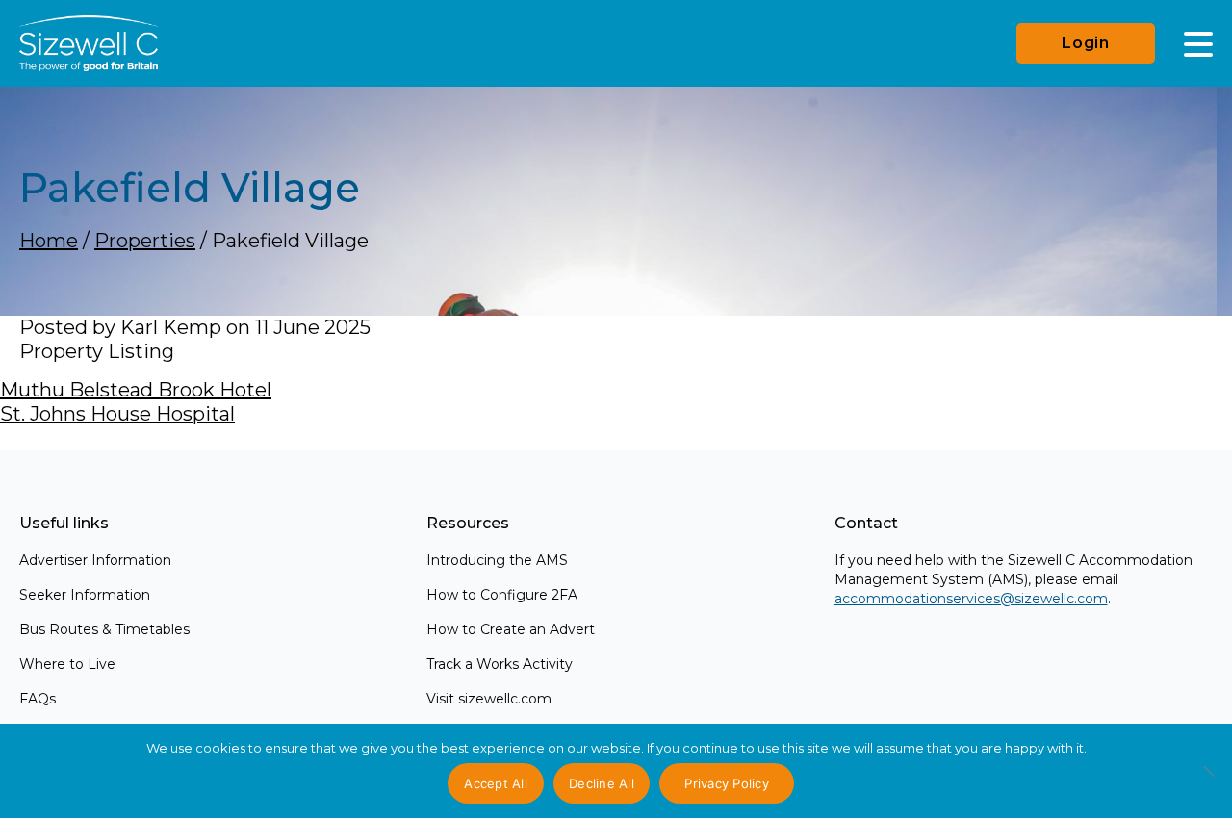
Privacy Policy (726, 783)
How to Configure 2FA (502, 594)
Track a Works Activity (499, 664)
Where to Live (67, 664)
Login (1086, 43)
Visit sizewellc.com (489, 698)
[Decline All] (1208, 781)
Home (48, 240)
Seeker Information (84, 594)
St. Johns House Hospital (117, 413)
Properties (144, 240)
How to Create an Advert (510, 629)
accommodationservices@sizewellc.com (971, 598)
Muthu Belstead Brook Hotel (135, 389)
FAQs (37, 698)
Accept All (495, 783)
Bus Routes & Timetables (104, 629)
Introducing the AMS (497, 560)
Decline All (601, 783)
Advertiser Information (95, 560)
